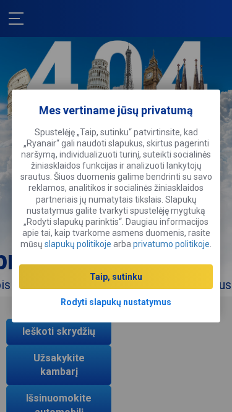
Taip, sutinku (116, 277)
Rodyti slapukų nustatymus (116, 302)
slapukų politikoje (78, 244)
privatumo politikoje (171, 244)
